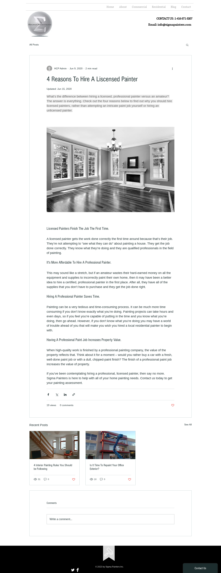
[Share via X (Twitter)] (56, 394)
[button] (187, 44)
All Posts (34, 44)
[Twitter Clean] (73, 570)
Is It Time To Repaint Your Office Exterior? (107, 467)
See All (188, 424)
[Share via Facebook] (48, 394)
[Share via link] (73, 394)
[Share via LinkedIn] (65, 394)
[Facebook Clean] (78, 570)
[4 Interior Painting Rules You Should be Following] (54, 445)
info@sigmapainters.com (174, 25)
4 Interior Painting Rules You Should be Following (53, 467)
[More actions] (172, 68)
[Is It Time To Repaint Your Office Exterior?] (111, 445)
